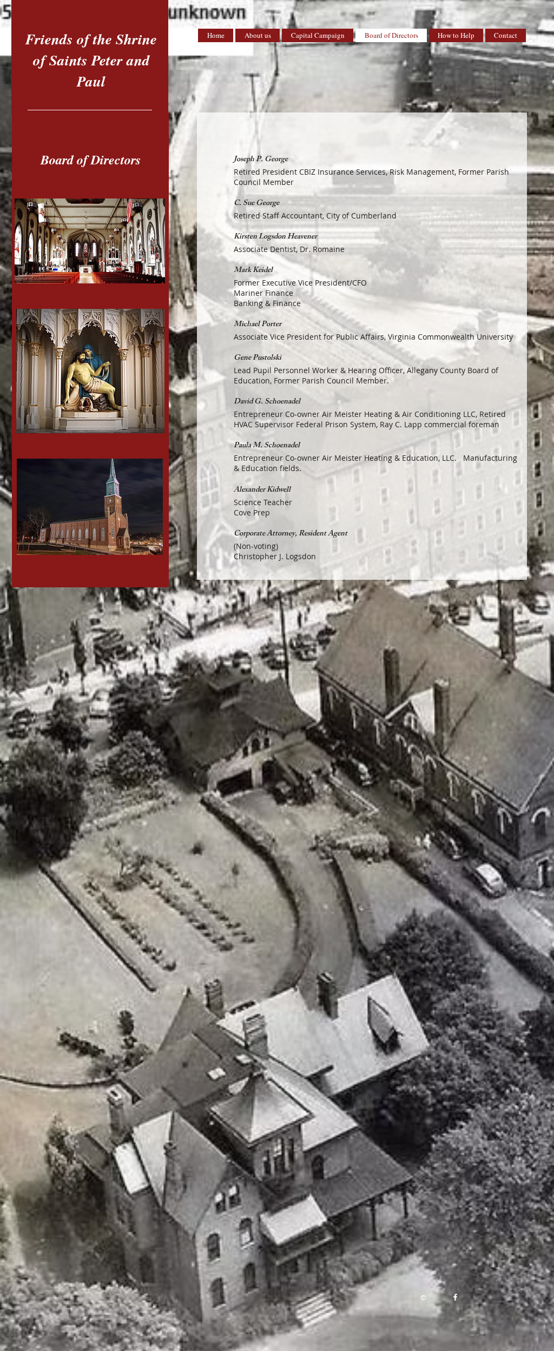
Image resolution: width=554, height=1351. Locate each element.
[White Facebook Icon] (455, 1297)
